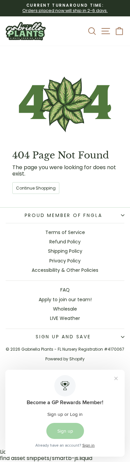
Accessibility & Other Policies (65, 270)
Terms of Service (65, 232)
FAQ (65, 289)
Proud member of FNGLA (63, 215)
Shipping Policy (65, 251)
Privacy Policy (65, 260)
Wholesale (65, 309)
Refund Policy (65, 241)
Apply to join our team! (65, 299)
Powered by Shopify (65, 359)
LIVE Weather (65, 318)
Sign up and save (63, 336)
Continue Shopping (36, 188)
